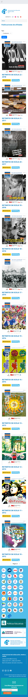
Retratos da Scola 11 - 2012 (12, 511)
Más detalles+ (6, 80)
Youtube (21, 17)
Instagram (15, 17)
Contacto (8, 17)
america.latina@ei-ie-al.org (9, 659)
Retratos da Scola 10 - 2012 (12, 555)
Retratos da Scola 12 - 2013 (12, 467)
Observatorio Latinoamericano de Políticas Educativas (13, 623)
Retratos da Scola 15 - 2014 (12, 337)
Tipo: (2, 31)
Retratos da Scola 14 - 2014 (12, 380)
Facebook (13, 17)
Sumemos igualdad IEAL (13, 632)
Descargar (15, 80)
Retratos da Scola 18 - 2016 (12, 249)
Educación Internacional (13, 642)
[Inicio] (11, 11)
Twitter (18, 17)
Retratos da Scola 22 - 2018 (12, 75)
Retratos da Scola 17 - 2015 (12, 293)
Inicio (3, 21)
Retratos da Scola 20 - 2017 (12, 162)
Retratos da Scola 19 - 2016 (12, 206)
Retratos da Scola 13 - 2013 (12, 424)
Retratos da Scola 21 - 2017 (12, 119)
